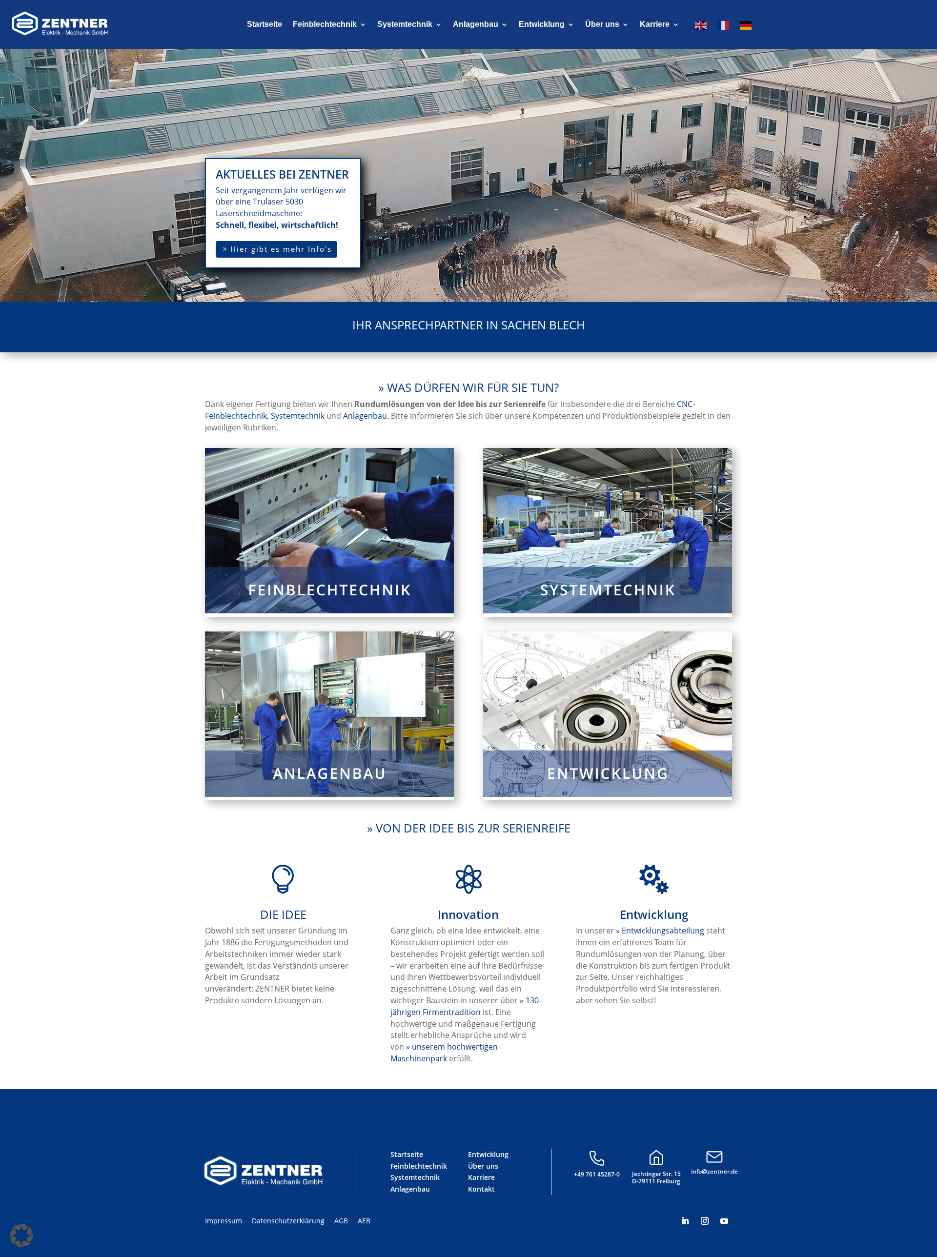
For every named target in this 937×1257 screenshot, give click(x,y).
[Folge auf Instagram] (705, 1221)
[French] (723, 26)
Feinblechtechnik (325, 24)
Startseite (264, 24)
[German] (746, 26)
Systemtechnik (404, 24)
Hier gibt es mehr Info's (281, 249)
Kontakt (481, 1189)
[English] (701, 26)
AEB (364, 1220)
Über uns (602, 24)
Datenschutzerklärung (288, 1220)
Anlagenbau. (366, 415)
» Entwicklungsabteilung (660, 930)
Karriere (655, 24)
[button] (21, 1235)
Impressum (223, 1220)
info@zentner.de (714, 1171)
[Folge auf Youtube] (724, 1221)
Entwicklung (542, 24)
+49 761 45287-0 (597, 1174)
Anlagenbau (475, 24)
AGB (341, 1220)
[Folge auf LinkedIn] (685, 1221)
